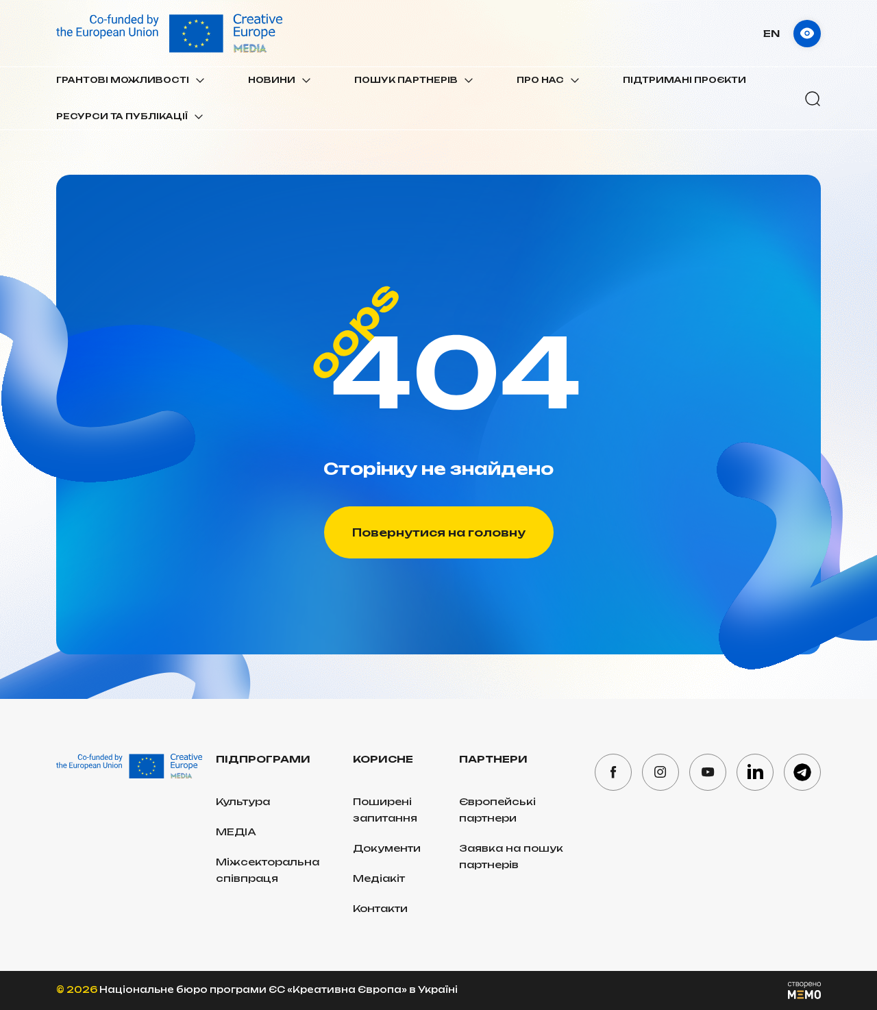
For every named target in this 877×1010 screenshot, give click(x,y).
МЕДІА (236, 831)
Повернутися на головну (439, 532)
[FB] (613, 772)
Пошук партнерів (406, 80)
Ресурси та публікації (122, 116)
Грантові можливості (122, 80)
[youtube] (707, 772)
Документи (387, 848)
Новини (271, 80)
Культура (243, 801)
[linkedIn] (755, 772)
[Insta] (660, 772)
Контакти (380, 908)
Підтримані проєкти (684, 80)
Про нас (540, 80)
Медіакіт (379, 878)
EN (771, 33)
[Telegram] (802, 772)
